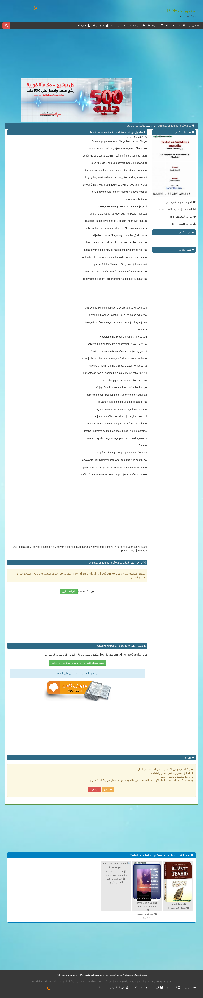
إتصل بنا (94, 789)
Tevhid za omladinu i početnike (173, 125)
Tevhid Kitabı (176, 904)
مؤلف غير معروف (135, 125)
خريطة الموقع (118, 987)
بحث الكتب (138, 987)
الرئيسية (192, 25)
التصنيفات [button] (155, 25)
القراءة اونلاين (68, 591)
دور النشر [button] (136, 25)
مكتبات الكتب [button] (175, 25)
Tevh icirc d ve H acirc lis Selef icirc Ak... (147, 907)
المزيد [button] (84, 25)
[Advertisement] (77, 55)
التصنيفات (171, 987)
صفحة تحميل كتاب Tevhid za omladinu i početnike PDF (77, 663)
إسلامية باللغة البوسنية (170, 209)
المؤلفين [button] (100, 25)
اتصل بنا (100, 987)
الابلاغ (107, 789)
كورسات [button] (118, 25)
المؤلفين (155, 987)
